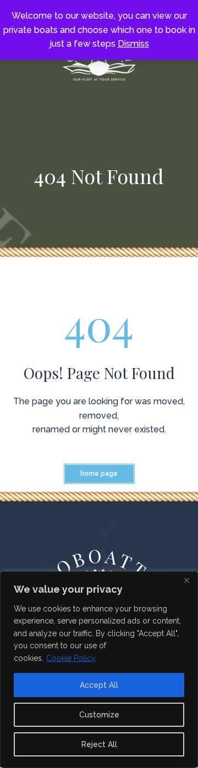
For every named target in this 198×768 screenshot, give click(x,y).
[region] (99, 669)
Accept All (99, 685)
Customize (99, 714)
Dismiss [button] (133, 43)
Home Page (99, 473)
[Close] (186, 580)
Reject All (99, 744)
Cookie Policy (71, 658)
